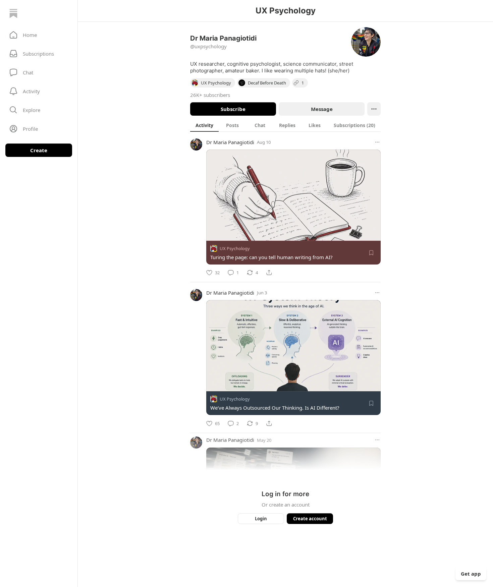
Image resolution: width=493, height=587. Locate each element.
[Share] (269, 272)
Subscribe (233, 109)
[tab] (204, 125)
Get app (471, 573)
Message (322, 109)
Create (38, 150)
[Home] (13, 13)
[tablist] (285, 125)
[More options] (377, 142)
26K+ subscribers (210, 95)
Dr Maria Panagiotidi (230, 142)
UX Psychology (235, 248)
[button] (38, 35)
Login (261, 519)
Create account (310, 519)
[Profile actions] (374, 109)
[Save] (371, 252)
